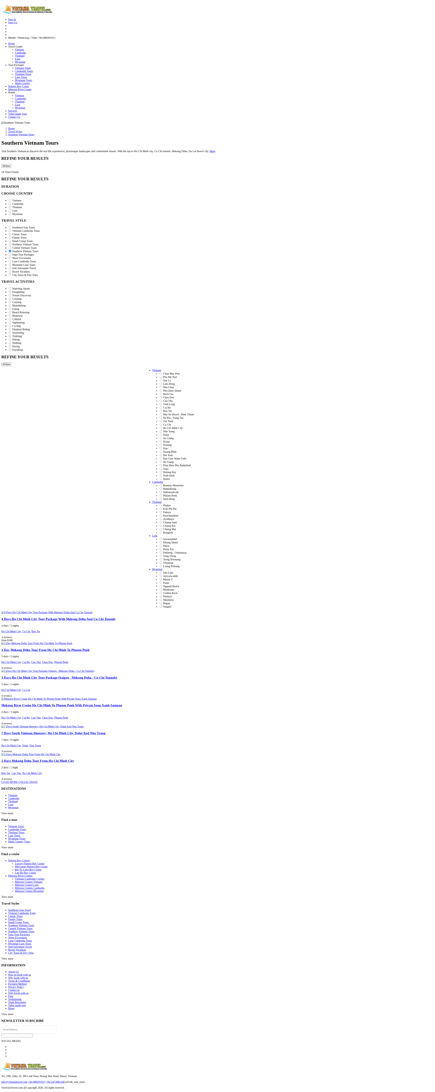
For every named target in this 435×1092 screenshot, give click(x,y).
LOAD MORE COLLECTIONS (19, 782)
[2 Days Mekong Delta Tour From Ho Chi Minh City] (30, 754)
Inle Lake (168, 572)
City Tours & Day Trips (25, 275)
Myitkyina (168, 589)
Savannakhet (170, 539)
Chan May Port (171, 373)
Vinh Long (169, 404)
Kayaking (17, 349)
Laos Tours (21, 77)
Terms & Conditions (19, 980)
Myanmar (20, 61)
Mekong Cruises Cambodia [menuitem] (29, 888)
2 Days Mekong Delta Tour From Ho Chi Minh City (37, 761)
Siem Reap (169, 499)
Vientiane (168, 562)
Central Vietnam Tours (24, 247)
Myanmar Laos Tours (23, 264)
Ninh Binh (169, 475)
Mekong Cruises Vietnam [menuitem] (28, 881)
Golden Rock (170, 593)
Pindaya (167, 596)
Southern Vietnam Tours (25, 251)
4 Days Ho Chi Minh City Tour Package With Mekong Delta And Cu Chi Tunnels (58, 619)
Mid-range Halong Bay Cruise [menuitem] (31, 866)
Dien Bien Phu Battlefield (177, 465)
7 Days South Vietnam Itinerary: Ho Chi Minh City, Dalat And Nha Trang (53, 733)
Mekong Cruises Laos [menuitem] (27, 884)
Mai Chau (168, 387)
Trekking (17, 336)
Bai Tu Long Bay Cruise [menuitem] (28, 869)
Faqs (10, 996)
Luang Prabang (171, 566)
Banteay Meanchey (173, 485)
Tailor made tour (17, 1005)
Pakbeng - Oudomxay (175, 552)
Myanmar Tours (23, 80)
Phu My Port (170, 377)
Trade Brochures (17, 1002)
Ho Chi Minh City (173, 428)
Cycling (16, 325)
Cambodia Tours (24, 71)
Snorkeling (18, 332)
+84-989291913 (36, 1081)
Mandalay (168, 599)
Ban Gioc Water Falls (174, 458)
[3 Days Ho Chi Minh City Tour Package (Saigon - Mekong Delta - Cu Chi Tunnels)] (47, 671)
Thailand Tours (23, 74)
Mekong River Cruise (19, 89)
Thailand (19, 55)
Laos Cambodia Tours (24, 261)
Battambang (169, 488)
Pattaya (167, 512)
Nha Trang (169, 431)
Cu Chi (167, 424)
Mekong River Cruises (20, 875)
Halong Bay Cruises (19, 860)
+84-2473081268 (55, 1081)
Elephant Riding (21, 329)
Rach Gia (168, 394)
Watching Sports (21, 288)
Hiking (16, 339)
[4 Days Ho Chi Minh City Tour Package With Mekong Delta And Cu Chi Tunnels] (46, 612)
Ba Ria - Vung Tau (173, 417)
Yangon (167, 606)
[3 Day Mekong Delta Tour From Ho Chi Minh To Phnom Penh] (36, 643)
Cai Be (167, 407)
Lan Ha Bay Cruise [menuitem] (25, 872)
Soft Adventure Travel (24, 268)
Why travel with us (18, 993)
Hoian (166, 441)
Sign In (12, 19)
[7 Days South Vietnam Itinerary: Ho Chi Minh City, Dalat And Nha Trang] (42, 726)
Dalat (166, 434)
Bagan (166, 603)
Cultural (16, 319)
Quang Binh (169, 451)
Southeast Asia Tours (23, 227)
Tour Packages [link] (16, 65)
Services (12, 110)
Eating (15, 309)
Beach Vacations (21, 271)
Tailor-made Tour (17, 113)
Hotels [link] (11, 92)
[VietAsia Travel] (26, 12)
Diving (16, 346)
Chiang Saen (170, 522)
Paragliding (18, 292)
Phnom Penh (170, 495)
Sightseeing (18, 322)
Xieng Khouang (171, 559)
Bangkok (168, 532)
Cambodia (20, 52)
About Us (13, 971)
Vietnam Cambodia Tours (26, 230)
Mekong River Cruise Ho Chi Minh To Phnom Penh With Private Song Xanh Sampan (61, 705)
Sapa (165, 468)
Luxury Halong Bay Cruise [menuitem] (29, 863)
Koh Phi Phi (169, 508)
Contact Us (14, 116)
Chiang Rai (169, 525)
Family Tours (19, 237)
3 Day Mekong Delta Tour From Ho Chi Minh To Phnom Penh (45, 650)
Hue (165, 448)
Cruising (16, 302)
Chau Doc (168, 397)
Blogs (11, 1008)
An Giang (168, 438)
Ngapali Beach (171, 586)
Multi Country (22, 83)
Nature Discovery (21, 295)
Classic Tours (19, 234)
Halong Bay (169, 472)
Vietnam (19, 49)
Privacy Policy (16, 987)
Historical (17, 315)
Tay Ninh (168, 421)
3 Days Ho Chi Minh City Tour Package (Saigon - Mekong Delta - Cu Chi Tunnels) (59, 677)
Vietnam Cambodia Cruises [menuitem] (29, 878)
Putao (166, 582)
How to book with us (19, 974)
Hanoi (166, 478)
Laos (17, 58)
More (212, 151)
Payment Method (17, 983)
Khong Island (170, 542)
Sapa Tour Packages (23, 254)
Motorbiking (19, 305)
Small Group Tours (22, 241)
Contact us (14, 990)
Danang (167, 445)
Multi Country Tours (19, 841)
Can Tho (168, 400)
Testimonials (15, 999)
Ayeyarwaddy (170, 576)
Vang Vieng (169, 556)
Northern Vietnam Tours (25, 244)
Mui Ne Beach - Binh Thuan (178, 414)
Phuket (167, 505)
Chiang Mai (169, 529)
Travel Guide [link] (15, 46)
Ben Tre (167, 411)
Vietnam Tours (23, 68)
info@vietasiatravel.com (14, 1081)
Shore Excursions (21, 258)
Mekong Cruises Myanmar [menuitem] (29, 891)
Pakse (166, 545)
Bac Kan (168, 455)
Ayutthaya (168, 519)
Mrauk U (168, 579)
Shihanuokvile (171, 492)
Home (11, 43)
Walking (16, 342)
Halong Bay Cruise (18, 86)
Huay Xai (168, 549)
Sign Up (12, 22)
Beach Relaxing (20, 312)
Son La (167, 380)
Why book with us (18, 977)
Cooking (17, 298)
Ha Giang (168, 462)
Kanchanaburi (170, 515)
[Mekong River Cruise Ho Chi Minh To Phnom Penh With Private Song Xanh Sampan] (49, 698)
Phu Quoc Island (172, 390)
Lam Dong (169, 383)
